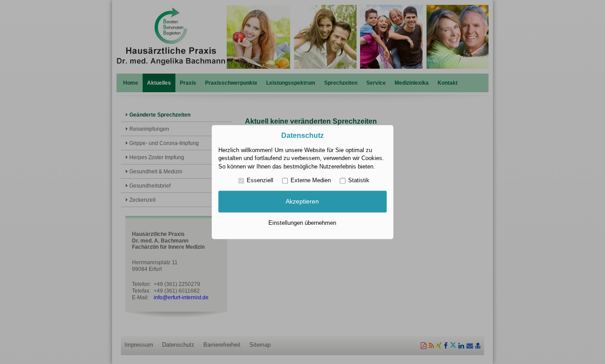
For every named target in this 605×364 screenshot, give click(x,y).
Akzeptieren (302, 201)
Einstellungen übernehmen (302, 222)
